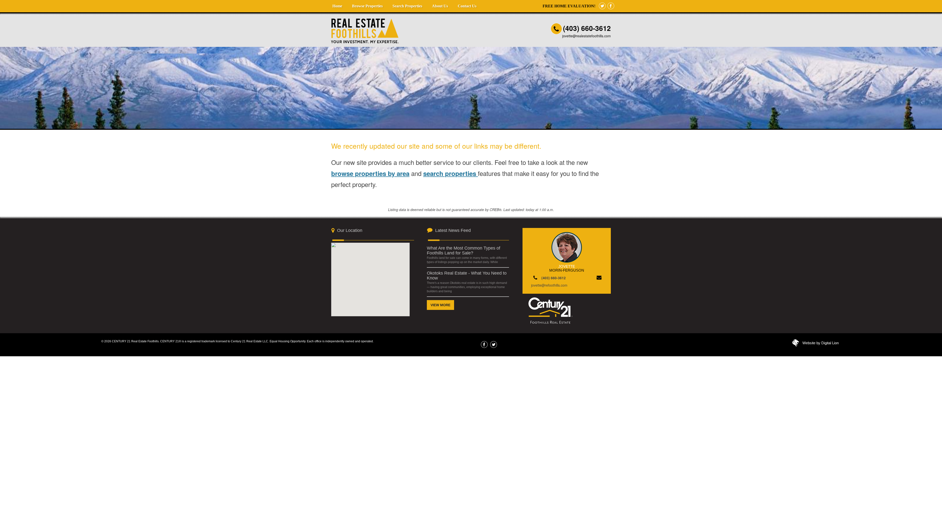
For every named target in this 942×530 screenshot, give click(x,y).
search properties (450, 173)
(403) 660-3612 (587, 28)
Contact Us (467, 6)
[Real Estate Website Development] (795, 344)
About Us (440, 6)
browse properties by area (370, 173)
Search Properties (407, 6)
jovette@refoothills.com (549, 285)
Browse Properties (367, 6)
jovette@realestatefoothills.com (586, 35)
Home (337, 6)
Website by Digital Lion (820, 343)
